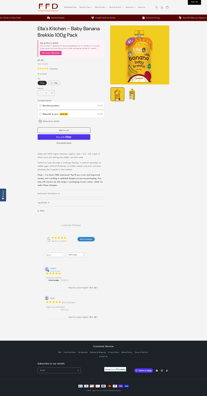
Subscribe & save (55, 114)
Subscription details (51, 121)
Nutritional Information (49, 193)
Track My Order (70, 352)
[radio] (40, 105)
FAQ (59, 352)
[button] (85, 7)
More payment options (64, 143)
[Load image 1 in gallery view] (117, 94)
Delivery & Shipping (98, 352)
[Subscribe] (78, 370)
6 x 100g (54, 83)
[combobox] (54, 255)
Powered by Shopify (114, 390)
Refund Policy (127, 352)
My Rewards (83, 352)
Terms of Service (141, 352)
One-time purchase (51, 105)
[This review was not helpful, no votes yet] (95, 287)
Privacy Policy (113, 352)
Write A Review (86, 239)
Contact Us (103, 356)
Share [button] (42, 210)
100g (42, 83)
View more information (51, 53)
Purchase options (44, 100)
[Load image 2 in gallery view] (132, 94)
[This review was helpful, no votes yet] (91, 287)
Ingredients (44, 202)
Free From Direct (101, 390)
